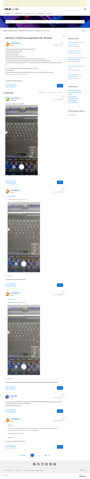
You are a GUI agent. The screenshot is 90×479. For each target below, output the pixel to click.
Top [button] (6, 475)
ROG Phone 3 (22, 30)
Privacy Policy (19, 470)
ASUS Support (71, 115)
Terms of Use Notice (8, 470)
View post (10, 275)
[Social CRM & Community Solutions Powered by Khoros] (82, 476)
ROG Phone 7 (71, 78)
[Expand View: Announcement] (12, 14)
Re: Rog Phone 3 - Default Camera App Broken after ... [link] (38, 30)
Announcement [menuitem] (7, 13)
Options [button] (83, 30)
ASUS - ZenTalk (11, 9)
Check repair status (73, 98)
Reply (59, 85)
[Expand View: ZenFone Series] (22, 14)
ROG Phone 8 (71, 46)
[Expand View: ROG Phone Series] (34, 14)
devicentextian (11, 196)
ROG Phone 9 (71, 53)
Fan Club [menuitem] (49, 13)
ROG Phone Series (13, 30)
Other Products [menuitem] (40, 13)
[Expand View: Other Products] (44, 14)
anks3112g (10, 425)
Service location (72, 96)
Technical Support (72, 102)
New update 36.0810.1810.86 (74, 51)
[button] (7, 85)
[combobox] (51, 21)
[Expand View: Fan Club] (52, 14)
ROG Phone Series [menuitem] (29, 13)
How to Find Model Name (74, 90)
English (5, 30)
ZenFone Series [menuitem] (18, 13)
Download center (72, 100)
